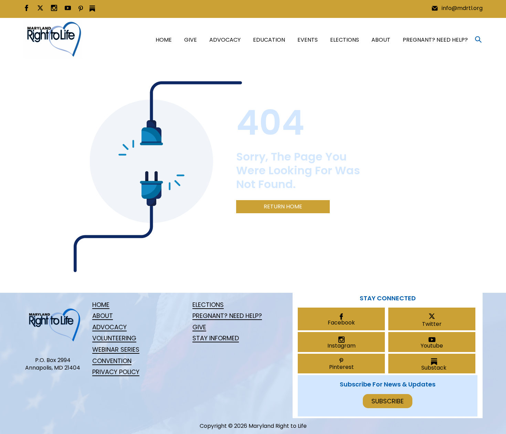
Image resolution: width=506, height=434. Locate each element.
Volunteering (114, 338)
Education (269, 40)
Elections (344, 40)
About (380, 40)
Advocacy (225, 40)
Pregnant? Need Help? (435, 40)
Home (164, 40)
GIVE (190, 40)
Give (199, 327)
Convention (111, 360)
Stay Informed (215, 338)
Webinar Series (115, 349)
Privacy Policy (115, 372)
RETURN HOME (283, 206)
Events (307, 40)
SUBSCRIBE (387, 401)
